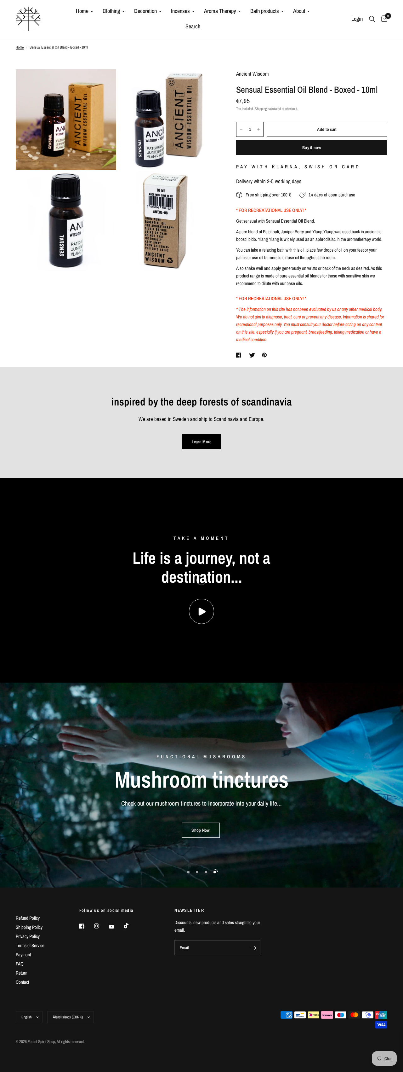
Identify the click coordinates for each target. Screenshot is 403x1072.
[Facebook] (86, 926)
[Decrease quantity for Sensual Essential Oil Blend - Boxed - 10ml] (241, 129)
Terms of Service (30, 945)
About (299, 11)
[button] (200, 830)
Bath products (264, 11)
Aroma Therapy (220, 11)
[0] (382, 19)
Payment (23, 954)
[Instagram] (101, 926)
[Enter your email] (254, 947)
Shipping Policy (29, 927)
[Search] (372, 19)
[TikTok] (131, 926)
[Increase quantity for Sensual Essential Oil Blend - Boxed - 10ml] (258, 129)
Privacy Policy (28, 936)
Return (21, 973)
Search (192, 26)
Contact (22, 982)
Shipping (261, 108)
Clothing (111, 11)
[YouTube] (116, 927)
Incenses (180, 11)
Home (82, 11)
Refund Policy (28, 918)
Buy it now (311, 147)
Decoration (145, 11)
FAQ (20, 963)
